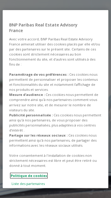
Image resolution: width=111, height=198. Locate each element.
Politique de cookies (29, 175)
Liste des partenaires (28, 183)
